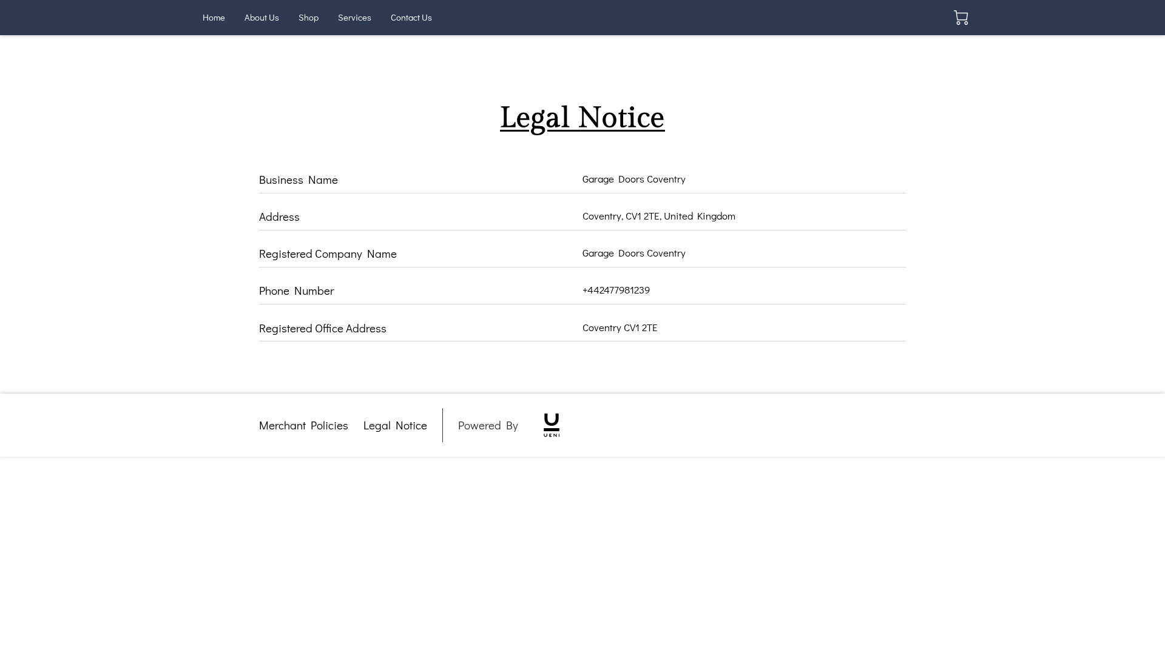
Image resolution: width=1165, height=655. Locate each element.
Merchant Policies (303, 424)
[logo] (551, 425)
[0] (961, 17)
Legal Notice (395, 424)
